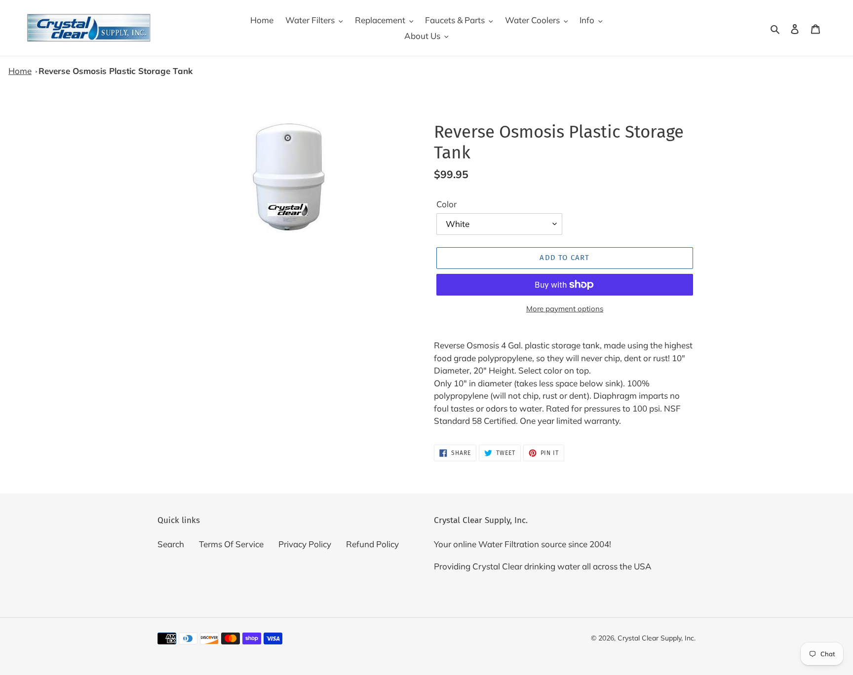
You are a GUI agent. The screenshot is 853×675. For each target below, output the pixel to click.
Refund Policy (372, 544)
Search (170, 544)
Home (20, 71)
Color (446, 204)
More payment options (564, 308)
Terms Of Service (231, 544)
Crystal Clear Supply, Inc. (657, 638)
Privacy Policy (304, 544)
